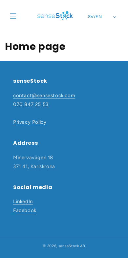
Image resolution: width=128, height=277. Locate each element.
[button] (13, 16)
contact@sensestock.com (44, 95)
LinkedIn (23, 201)
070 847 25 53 (31, 104)
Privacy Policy (29, 122)
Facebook (24, 210)
